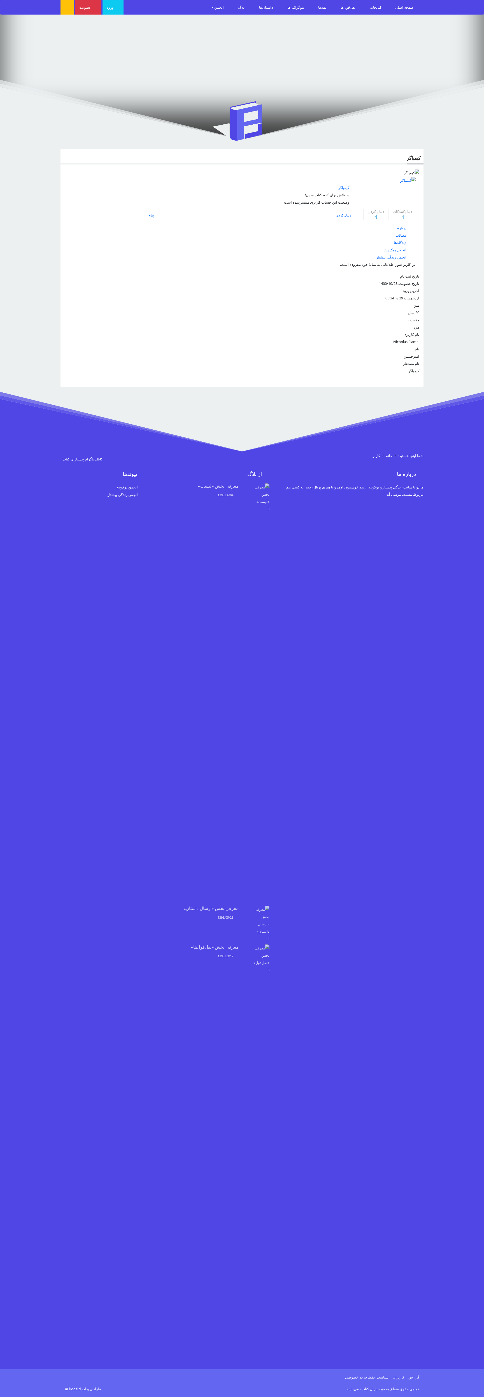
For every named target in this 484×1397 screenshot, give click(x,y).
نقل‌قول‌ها (349, 7)
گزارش (413, 1377)
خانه (389, 455)
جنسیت (413, 319)
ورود (110, 7)
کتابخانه (375, 7)
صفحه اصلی (404, 7)
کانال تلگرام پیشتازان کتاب (83, 459)
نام (417, 348)
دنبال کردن (376, 214)
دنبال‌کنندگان (402, 214)
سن (416, 305)
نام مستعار (411, 363)
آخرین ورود (410, 290)
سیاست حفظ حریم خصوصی (366, 1377)
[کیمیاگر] (409, 180)
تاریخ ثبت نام (409, 276)
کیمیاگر (414, 158)
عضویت (85, 7)
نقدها (322, 7)
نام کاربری (411, 334)
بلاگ (242, 7)
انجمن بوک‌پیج (127, 487)
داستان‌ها (266, 7)
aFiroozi (71, 1388)
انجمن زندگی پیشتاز (123, 494)
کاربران (398, 1377)
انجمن (219, 7)
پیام (151, 215)
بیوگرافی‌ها (296, 7)
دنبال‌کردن (343, 215)
